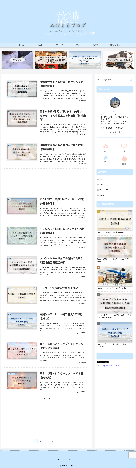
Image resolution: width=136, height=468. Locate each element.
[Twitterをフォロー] (113, 132)
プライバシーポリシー (71, 459)
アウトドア (103, 190)
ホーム (59, 459)
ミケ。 (115, 111)
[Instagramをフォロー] (116, 132)
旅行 (101, 179)
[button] (130, 80)
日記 (101, 184)
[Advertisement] (46, 179)
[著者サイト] (110, 132)
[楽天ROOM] (119, 132)
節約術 (101, 195)
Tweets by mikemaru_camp (108, 365)
